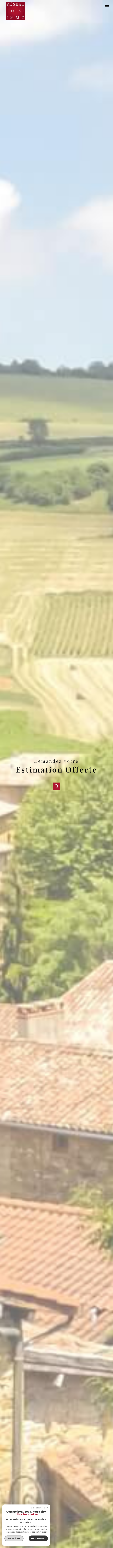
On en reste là (38, 1508)
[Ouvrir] (56, 786)
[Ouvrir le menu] (108, 6)
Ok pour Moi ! (38, 1538)
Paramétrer (14, 1538)
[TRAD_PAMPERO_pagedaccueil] (15, 19)
